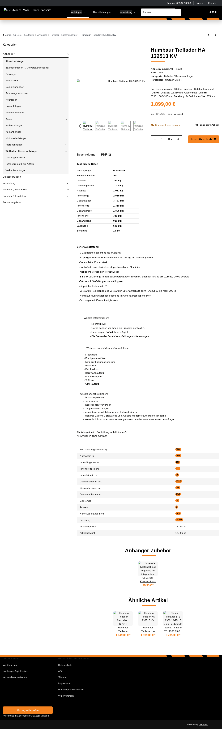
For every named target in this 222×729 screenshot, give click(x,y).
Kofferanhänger (14, 125)
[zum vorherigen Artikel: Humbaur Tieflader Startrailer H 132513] (208, 35)
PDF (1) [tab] (106, 154)
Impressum (64, 683)
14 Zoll (179, 520)
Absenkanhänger (15, 61)
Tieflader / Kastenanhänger (179, 76)
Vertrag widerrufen (28, 710)
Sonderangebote (12, 202)
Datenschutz (65, 665)
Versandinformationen (15, 677)
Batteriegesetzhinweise (71, 689)
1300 (178, 449)
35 (177, 475)
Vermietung (9, 183)
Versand (178, 114)
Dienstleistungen (12, 176)
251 (177, 462)
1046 (178, 455)
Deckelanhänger (15, 86)
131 (177, 468)
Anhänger (8, 53)
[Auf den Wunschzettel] (138, 53)
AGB (60, 671)
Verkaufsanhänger (16, 170)
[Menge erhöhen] (178, 139)
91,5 (178, 494)
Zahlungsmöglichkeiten (15, 671)
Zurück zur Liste (13, 35)
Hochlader (11, 99)
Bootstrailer (12, 80)
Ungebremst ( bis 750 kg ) (21, 163)
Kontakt (212, 3)
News (200, 3)
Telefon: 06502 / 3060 (179, 3)
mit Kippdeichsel (16, 157)
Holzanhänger (13, 106)
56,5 (178, 513)
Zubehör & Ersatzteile (15, 196)
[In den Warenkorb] (79, 45)
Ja (177, 500)
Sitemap (62, 677)
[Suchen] (178, 12)
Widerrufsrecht (66, 695)
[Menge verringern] (155, 139)
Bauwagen (11, 74)
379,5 (178, 481)
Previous (80, 126)
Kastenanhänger (15, 112)
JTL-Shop (203, 724)
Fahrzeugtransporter (17, 93)
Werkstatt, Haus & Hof (15, 189)
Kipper (9, 119)
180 (177, 488)
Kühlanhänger (13, 131)
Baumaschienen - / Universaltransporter (27, 67)
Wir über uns (10, 665)
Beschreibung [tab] (86, 154)
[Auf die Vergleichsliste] (129, 53)
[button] (188, 12)
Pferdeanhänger (14, 144)
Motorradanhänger (16, 138)
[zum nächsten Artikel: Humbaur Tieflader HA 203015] (215, 35)
